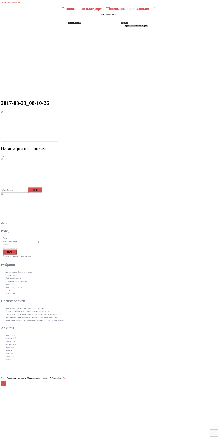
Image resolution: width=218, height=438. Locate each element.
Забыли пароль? (25, 256)
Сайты (8, 290)
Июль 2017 (9, 347)
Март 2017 (9, 359)
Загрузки (124, 23)
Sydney (66, 378)
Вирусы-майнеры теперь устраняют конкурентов (24, 308)
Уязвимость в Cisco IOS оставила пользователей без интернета (29, 311)
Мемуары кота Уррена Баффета (17, 281)
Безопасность (10, 275)
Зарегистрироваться (10, 256)
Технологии (10, 293)
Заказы (132, 19)
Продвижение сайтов (13, 287)
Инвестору (106, 19)
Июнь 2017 (9, 350)
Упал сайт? (6, 156)
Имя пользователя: (10, 242)
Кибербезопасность (13, 278)
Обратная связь (95, 19)
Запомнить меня (11, 248)
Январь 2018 (10, 341)
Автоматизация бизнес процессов (18, 272)
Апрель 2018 (10, 335)
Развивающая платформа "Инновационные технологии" (109, 8)
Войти (9, 252)
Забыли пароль (142, 26)
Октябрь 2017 (10, 344)
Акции (113, 19)
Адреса (128, 26)
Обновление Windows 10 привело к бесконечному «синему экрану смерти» (34, 320)
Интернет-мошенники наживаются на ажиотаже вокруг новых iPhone (32, 317)
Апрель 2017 (10, 356)
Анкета (133, 26)
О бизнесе (9, 284)
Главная (72, 19)
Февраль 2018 (10, 338)
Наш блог (85, 19)
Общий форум (154, 19)
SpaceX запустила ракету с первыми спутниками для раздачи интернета (33, 314)
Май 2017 (9, 353)
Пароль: (6, 245)
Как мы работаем (74, 23)
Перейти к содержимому (10, 2)
